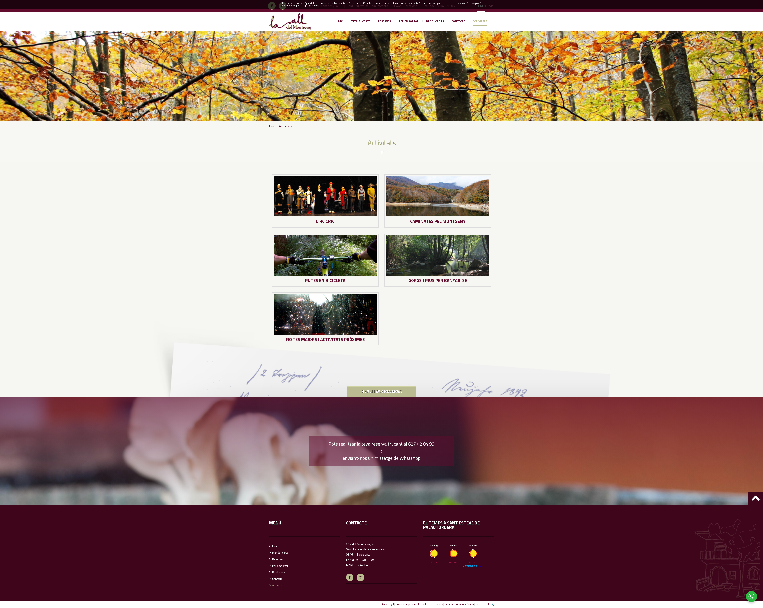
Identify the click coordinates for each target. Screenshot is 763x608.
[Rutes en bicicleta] (325, 255)
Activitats (285, 126)
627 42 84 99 (421, 443)
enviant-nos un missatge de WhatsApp (382, 458)
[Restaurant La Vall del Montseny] (290, 21)
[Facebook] (349, 577)
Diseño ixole (483, 604)
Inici (271, 126)
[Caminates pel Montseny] (437, 196)
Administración (465, 604)
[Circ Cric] (325, 196)
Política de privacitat (407, 604)
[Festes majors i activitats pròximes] (325, 314)
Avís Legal (388, 604)
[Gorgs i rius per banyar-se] (437, 255)
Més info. (462, 3)
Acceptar (475, 3)
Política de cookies (432, 604)
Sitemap (449, 604)
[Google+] (360, 577)
